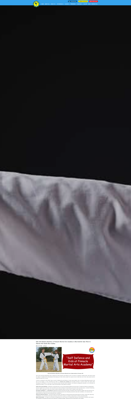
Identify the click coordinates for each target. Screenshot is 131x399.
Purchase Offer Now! (83, 1)
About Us (47, 4)
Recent (45, 346)
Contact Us (94, 4)
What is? (53, 4)
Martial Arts (60, 380)
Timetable (79, 4)
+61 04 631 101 (73, 1)
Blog (89, 4)
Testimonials (60, 4)
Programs (73, 4)
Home (42, 4)
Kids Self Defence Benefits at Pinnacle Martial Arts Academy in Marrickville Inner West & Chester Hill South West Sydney (63, 342)
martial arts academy (65, 381)
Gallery (85, 4)
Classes (67, 4)
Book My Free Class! (93, 1)
